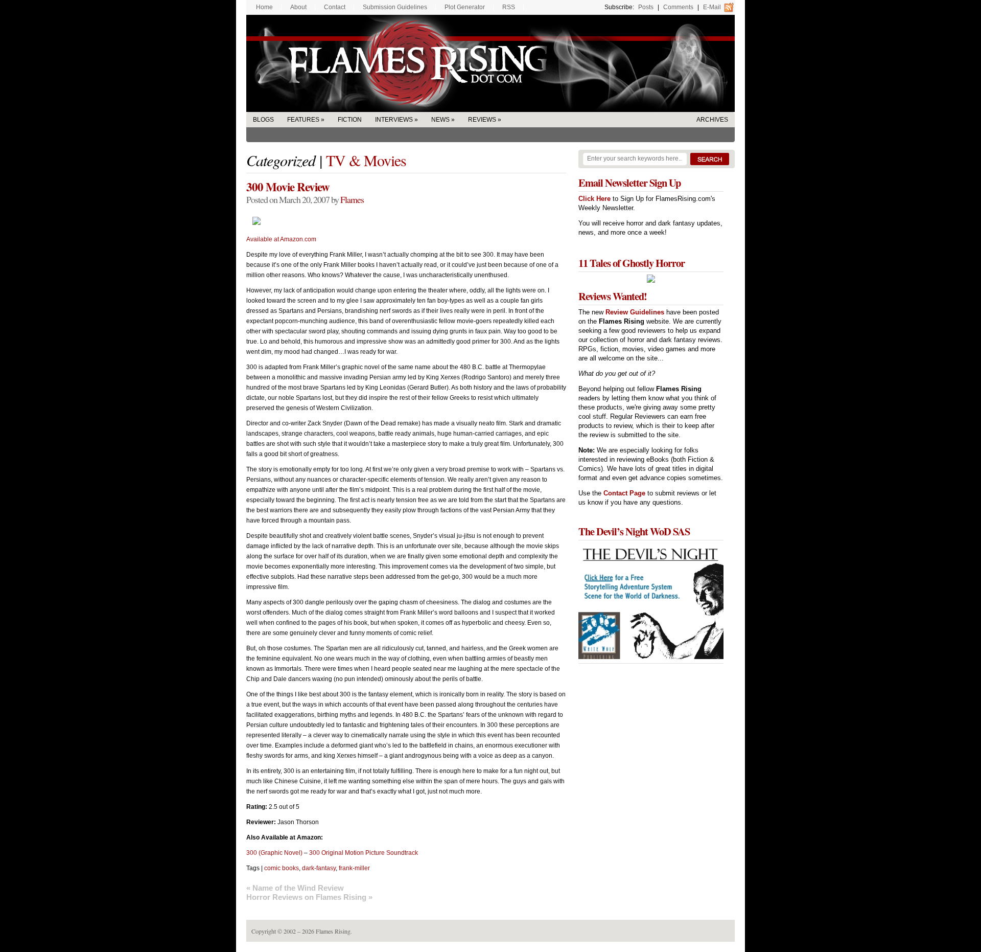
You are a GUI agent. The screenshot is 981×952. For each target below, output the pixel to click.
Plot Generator (465, 7)
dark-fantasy (319, 868)
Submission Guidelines (395, 7)
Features (303, 119)
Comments (678, 7)
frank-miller (354, 868)
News (440, 119)
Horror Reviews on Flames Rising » (309, 897)
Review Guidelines (634, 312)
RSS (508, 7)
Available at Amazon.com (281, 239)
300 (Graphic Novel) (274, 852)
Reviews (482, 119)
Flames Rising (490, 63)
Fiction (350, 119)
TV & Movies (366, 160)
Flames (352, 199)
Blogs (263, 119)
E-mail (712, 7)
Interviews (394, 119)
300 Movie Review (288, 186)
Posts (645, 7)
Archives (712, 119)
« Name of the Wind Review (295, 887)
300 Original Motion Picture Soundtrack (363, 852)
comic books (281, 868)
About (298, 7)
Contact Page (624, 493)
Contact (334, 7)
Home (264, 7)
